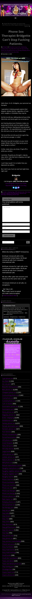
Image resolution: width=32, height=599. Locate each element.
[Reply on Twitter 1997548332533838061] (6, 355)
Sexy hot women (8, 530)
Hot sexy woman (23, 48)
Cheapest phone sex (9, 392)
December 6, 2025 (9, 357)
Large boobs (6, 451)
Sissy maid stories (8, 550)
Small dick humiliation (9, 558)
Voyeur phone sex (8, 575)
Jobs (26, 591)
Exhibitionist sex (7, 420)
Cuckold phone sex (8, 401)
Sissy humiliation (8, 547)
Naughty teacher (8, 477)
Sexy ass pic (6, 510)
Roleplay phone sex (13, 194)
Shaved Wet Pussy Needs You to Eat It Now (14, 23)
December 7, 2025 (9, 345)
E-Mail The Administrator (6, 594)
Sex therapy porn (8, 508)
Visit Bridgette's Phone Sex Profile (16, 183)
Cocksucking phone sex (10, 395)
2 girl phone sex (7, 378)
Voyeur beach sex (8, 572)
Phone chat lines (8, 479)
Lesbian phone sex (8, 457)
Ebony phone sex (8, 412)
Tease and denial (8, 561)
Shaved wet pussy (8, 544)
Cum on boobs (7, 404)
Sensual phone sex (8, 52)
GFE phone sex (15, 48)
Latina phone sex (8, 454)
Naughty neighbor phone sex (12, 471)
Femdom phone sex (9, 429)
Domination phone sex (10, 406)
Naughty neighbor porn (10, 474)
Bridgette (5, 47)
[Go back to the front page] (16, 10)
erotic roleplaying (8, 192)
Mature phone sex (8, 460)
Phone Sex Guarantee (19, 591)
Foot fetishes (6, 432)
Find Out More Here (10, 295)
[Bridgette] (16, 179)
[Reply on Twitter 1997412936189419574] (6, 366)
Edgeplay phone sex (9, 415)
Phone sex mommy (9, 485)
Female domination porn (10, 426)
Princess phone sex (8, 496)
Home (6, 591)
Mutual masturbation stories (12, 465)
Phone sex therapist (6, 50)
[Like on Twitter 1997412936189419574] (13, 366)
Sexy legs (5, 533)
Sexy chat (5, 519)
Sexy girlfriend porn (9, 527)
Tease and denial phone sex (11, 564)
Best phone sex (13, 47)
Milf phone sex (7, 463)
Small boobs (6, 555)
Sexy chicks (6, 522)
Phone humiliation (8, 482)
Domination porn (8, 409)
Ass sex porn (6, 384)
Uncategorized (7, 569)
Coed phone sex (7, 398)
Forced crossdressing (9, 435)
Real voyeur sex (7, 499)
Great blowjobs (7, 443)
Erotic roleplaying (21, 47)
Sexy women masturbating (11, 541)
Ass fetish (5, 381)
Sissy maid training (8, 552)
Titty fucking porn (8, 567)
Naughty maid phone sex (10, 468)
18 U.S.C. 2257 (11, 591)
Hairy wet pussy (7, 446)
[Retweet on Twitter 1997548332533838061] (9, 355)
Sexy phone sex (7, 538)
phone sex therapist (13, 193)
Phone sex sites (7, 488)
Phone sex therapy (16, 50)
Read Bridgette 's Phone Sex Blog (16, 185)
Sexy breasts (6, 516)
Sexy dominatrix (7, 524)
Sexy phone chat (7, 536)
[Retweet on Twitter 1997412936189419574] (9, 366)
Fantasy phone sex (6, 48)
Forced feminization (9, 437)
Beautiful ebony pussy (9, 387)
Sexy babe (16, 52)
